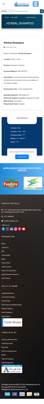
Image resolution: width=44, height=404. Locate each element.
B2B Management (7, 359)
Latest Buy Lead (10, 47)
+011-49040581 (9, 216)
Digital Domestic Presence (10, 273)
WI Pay (4, 352)
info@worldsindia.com (11, 221)
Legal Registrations (8, 292)
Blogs (3, 258)
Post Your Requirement (9, 348)
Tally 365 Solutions (8, 356)
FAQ (3, 251)
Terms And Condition (8, 295)
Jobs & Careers (6, 266)
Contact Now (22, 157)
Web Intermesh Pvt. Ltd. (19, 386)
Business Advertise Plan (9, 337)
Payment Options (7, 306)
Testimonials (6, 255)
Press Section (6, 262)
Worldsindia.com (32, 381)
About (4, 243)
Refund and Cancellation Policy (12, 303)
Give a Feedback (7, 310)
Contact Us (5, 247)
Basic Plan (5, 344)
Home (7, 17)
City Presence (6, 277)
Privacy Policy (6, 299)
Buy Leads (14, 17)
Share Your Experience (9, 270)
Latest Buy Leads (7, 341)
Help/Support (6, 314)
